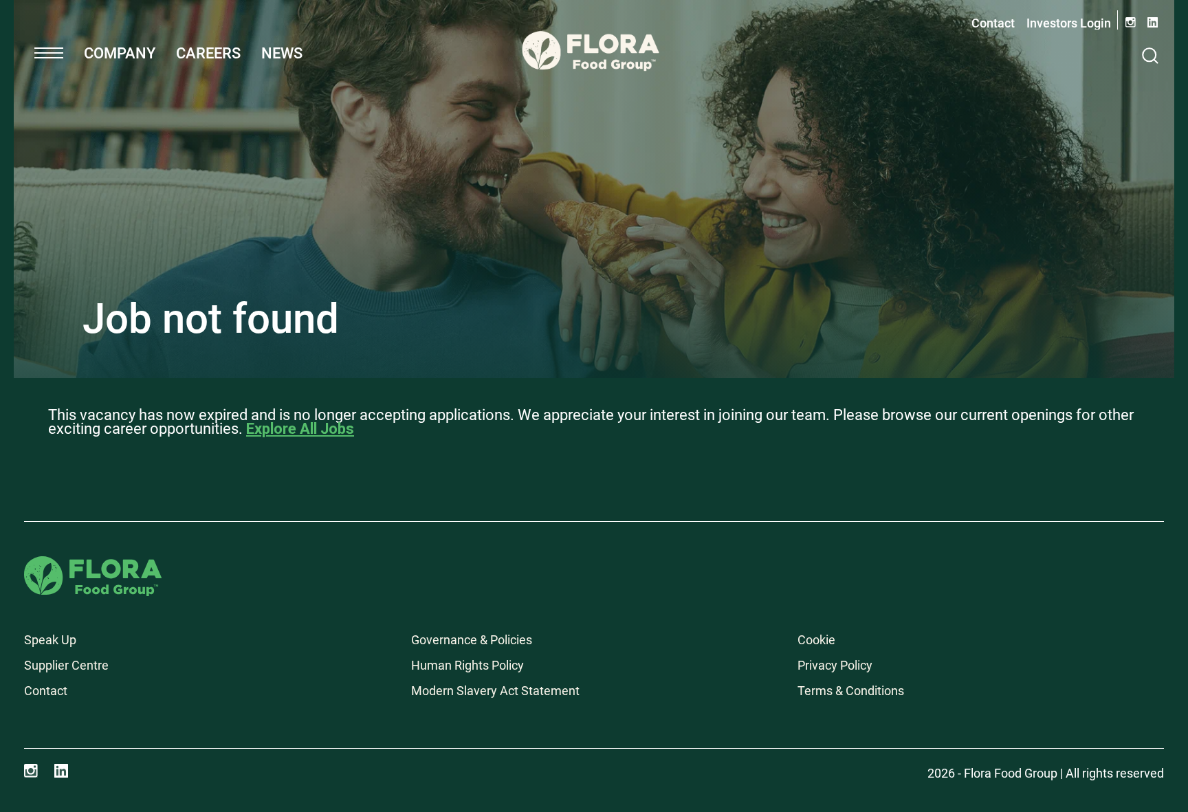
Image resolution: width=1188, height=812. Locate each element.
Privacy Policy (835, 665)
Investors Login (1068, 23)
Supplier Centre (66, 665)
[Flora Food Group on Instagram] (31, 771)
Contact (993, 23)
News (281, 53)
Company (119, 53)
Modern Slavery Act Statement (495, 690)
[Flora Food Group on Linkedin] (61, 771)
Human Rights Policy (467, 665)
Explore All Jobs (300, 428)
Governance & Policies (471, 640)
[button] (48, 52)
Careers (208, 53)
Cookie (816, 640)
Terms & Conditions (851, 690)
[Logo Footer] (93, 565)
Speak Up (50, 640)
